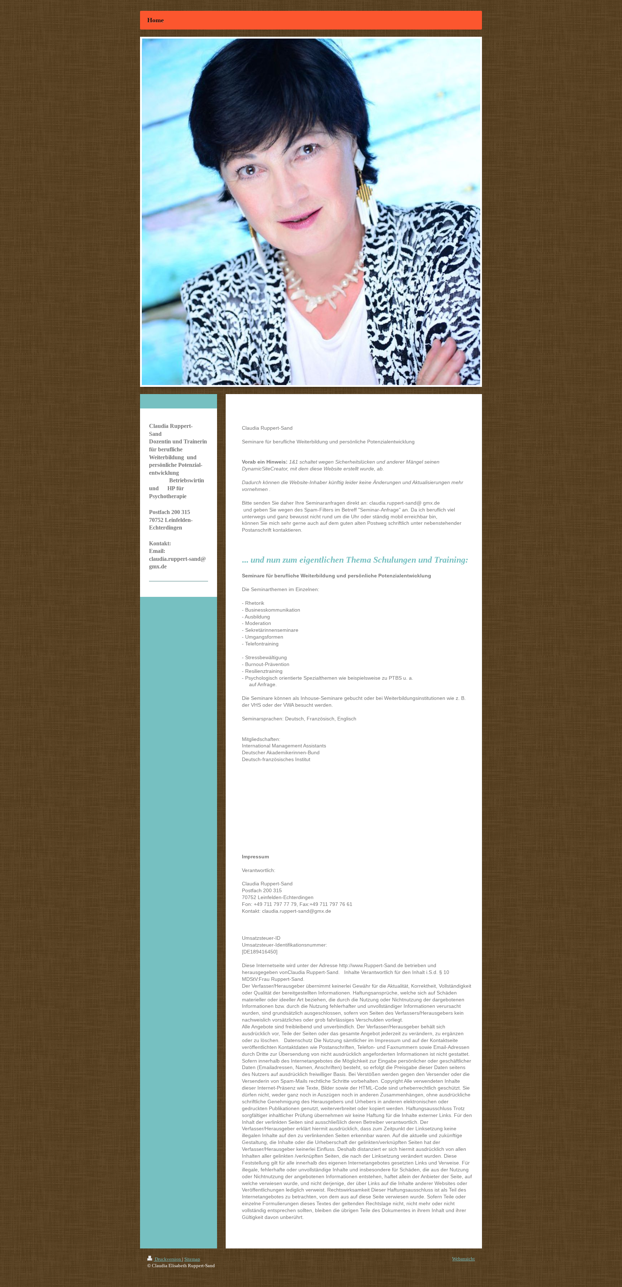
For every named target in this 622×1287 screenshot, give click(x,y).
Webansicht (463, 1258)
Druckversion (168, 1259)
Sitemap (192, 1259)
